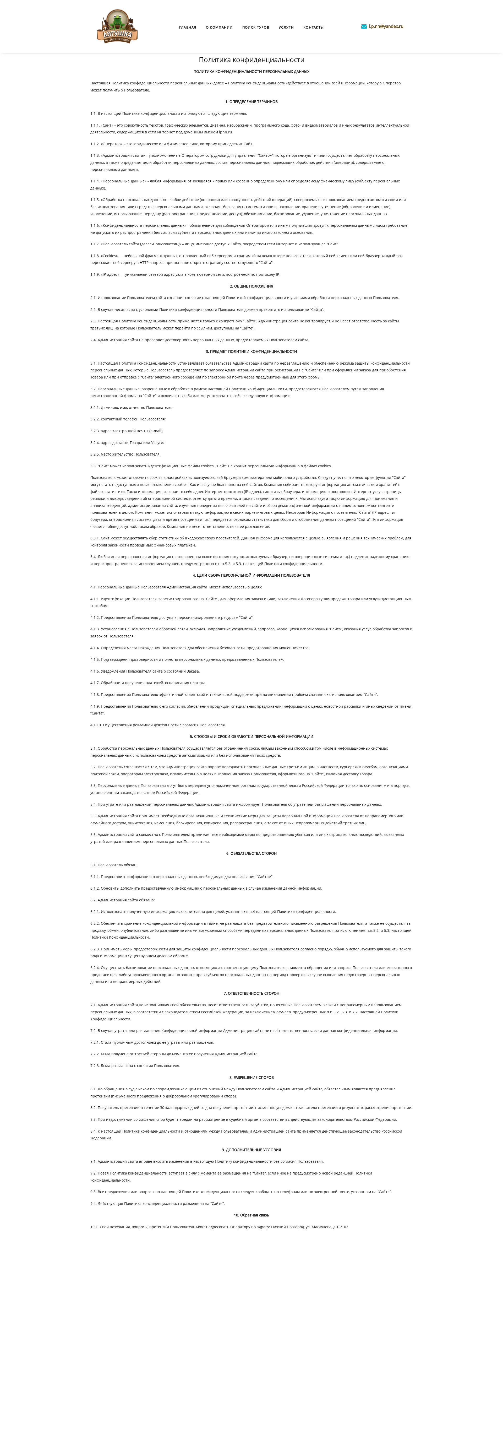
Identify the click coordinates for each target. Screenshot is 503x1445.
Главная (187, 27)
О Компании (219, 27)
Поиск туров (255, 27)
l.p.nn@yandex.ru (386, 26)
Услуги (286, 27)
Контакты (313, 27)
